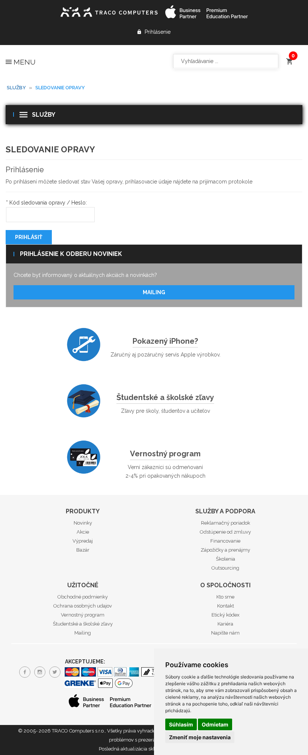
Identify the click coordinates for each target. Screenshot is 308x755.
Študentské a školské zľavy (165, 397)
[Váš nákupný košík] (289, 58)
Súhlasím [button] (181, 724)
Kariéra (225, 624)
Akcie (83, 532)
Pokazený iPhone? (165, 341)
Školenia (225, 559)
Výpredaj (82, 541)
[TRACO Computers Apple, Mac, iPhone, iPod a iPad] (109, 11)
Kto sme (225, 597)
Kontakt (225, 606)
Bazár (82, 550)
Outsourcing (225, 568)
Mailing (154, 292)
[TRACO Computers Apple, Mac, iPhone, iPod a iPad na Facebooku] (24, 672)
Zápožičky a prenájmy (225, 550)
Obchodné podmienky (82, 597)
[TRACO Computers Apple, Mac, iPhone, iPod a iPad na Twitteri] (54, 672)
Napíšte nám (225, 633)
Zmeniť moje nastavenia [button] (200, 737)
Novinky (83, 523)
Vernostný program (165, 453)
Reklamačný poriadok (225, 523)
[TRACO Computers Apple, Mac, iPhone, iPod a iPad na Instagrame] (39, 672)
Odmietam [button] (215, 724)
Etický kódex (225, 615)
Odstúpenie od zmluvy (225, 532)
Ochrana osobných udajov (82, 606)
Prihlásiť (28, 237)
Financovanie (225, 541)
